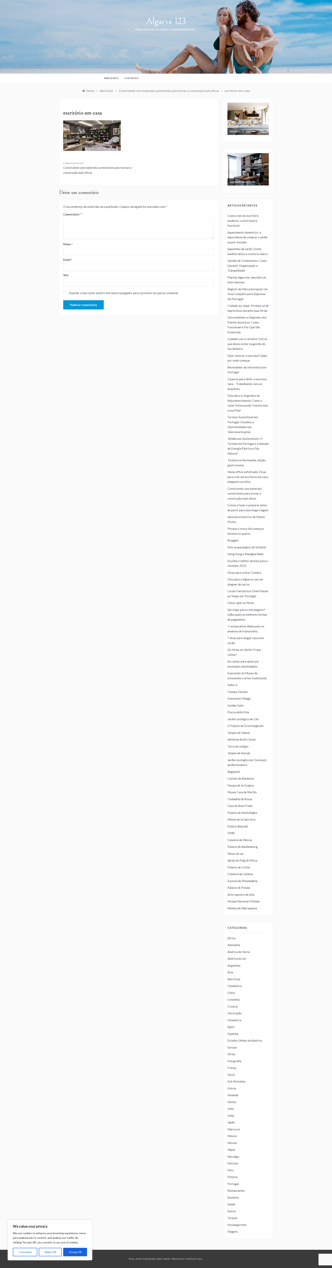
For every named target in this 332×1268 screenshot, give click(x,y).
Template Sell (194, 1259)
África (231, 938)
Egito (231, 1027)
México (232, 1136)
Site (66, 275)
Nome (68, 244)
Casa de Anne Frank (239, 805)
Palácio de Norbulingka (242, 812)
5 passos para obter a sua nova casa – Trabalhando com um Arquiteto (247, 384)
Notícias (232, 1163)
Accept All (75, 1252)
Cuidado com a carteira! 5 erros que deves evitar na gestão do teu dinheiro (247, 343)
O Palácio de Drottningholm (245, 726)
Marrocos (233, 1129)
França (231, 1067)
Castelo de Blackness (240, 778)
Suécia (231, 1211)
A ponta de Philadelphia (242, 881)
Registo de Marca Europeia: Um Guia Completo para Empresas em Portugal (247, 294)
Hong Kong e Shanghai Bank (245, 554)
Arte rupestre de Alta (240, 894)
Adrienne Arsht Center (241, 739)
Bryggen (233, 540)
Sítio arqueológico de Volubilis (246, 547)
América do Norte (238, 952)
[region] (50, 1240)
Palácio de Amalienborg (242, 846)
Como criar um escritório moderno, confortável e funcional (243, 220)
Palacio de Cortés (238, 867)
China (231, 992)
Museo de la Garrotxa (241, 819)
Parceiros (111, 78)
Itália (230, 1115)
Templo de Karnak (238, 753)
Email (67, 259)
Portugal (233, 1184)
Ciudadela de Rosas (239, 799)
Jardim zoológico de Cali (242, 719)
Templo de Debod (238, 732)
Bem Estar (234, 979)
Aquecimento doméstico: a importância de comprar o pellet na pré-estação (247, 237)
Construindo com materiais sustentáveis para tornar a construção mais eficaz (97, 170)
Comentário (72, 214)
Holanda (232, 1095)
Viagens (232, 1231)
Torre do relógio (237, 746)
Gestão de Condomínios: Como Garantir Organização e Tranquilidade (247, 265)
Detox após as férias (240, 602)
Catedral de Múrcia (239, 840)
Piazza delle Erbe (238, 712)
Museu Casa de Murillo (242, 792)
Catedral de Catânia (240, 874)
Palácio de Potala (238, 887)
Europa (232, 1047)
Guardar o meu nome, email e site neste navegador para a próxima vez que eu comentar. (124, 293)
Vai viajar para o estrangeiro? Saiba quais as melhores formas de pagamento (247, 614)
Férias (231, 1054)
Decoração (234, 1013)
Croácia (232, 1006)
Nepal (231, 1149)
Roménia (233, 1197)
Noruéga (233, 1156)
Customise (25, 1252)
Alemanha (233, 945)
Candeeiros (234, 986)
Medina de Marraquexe (242, 908)
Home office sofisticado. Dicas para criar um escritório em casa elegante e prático (247, 476)
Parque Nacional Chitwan (243, 901)
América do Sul (236, 958)
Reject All (50, 1252)
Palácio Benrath (237, 826)
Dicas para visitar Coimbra (244, 572)
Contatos (131, 78)
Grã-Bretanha (236, 1081)
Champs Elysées (237, 691)
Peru (230, 1170)
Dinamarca (234, 1020)
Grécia (231, 1088)
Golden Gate (235, 705)
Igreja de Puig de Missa (242, 860)
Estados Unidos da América (244, 1040)
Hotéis (231, 1102)
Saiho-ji (232, 685)
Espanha (232, 1033)
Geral (231, 1074)
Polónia (232, 1177)
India (230, 1108)
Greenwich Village (239, 698)
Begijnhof (233, 771)
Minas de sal (235, 853)
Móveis (232, 1143)
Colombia (233, 999)
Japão (231, 1122)
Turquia (232, 1218)
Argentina (233, 965)
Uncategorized (236, 1224)
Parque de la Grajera (240, 785)
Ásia (230, 972)
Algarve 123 (166, 21)
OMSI (231, 833)
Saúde (231, 1204)
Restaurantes (236, 1190)
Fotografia (234, 1061)
